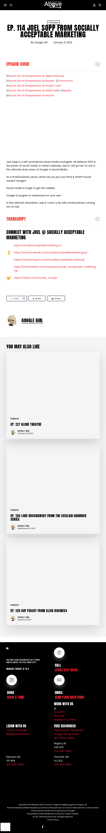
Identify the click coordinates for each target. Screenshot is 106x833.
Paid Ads (59, 715)
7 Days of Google (16, 730)
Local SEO (59, 712)
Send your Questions (69, 697)
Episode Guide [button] (17, 64)
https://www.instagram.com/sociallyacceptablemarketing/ (49, 259)
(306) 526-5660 (66, 669)
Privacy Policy (53, 820)
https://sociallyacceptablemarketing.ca (38, 245)
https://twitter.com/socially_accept (35, 277)
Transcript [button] (16, 219)
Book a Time (15, 697)
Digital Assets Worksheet (68, 730)
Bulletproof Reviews (17, 734)
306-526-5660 (62, 751)
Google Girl (41, 42)
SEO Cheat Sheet (64, 738)
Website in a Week (65, 719)
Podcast (53, 22)
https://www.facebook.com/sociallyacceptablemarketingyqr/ (51, 252)
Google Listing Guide (66, 734)
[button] (5, 5)
